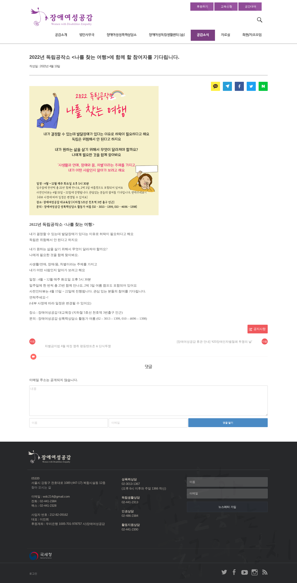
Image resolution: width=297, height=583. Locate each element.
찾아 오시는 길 (41, 487)
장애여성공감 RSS (265, 572)
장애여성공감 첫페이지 (61, 17)
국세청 (49, 556)
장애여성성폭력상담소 (122, 35)
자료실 (225, 35)
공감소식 (203, 35)
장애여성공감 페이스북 (234, 572)
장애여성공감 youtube (244, 572)
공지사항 (260, 329)
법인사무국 (86, 35)
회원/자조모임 (252, 35)
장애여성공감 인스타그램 (255, 572)
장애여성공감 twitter (224, 572)
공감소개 (61, 35)
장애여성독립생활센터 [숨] (167, 35)
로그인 (33, 573)
